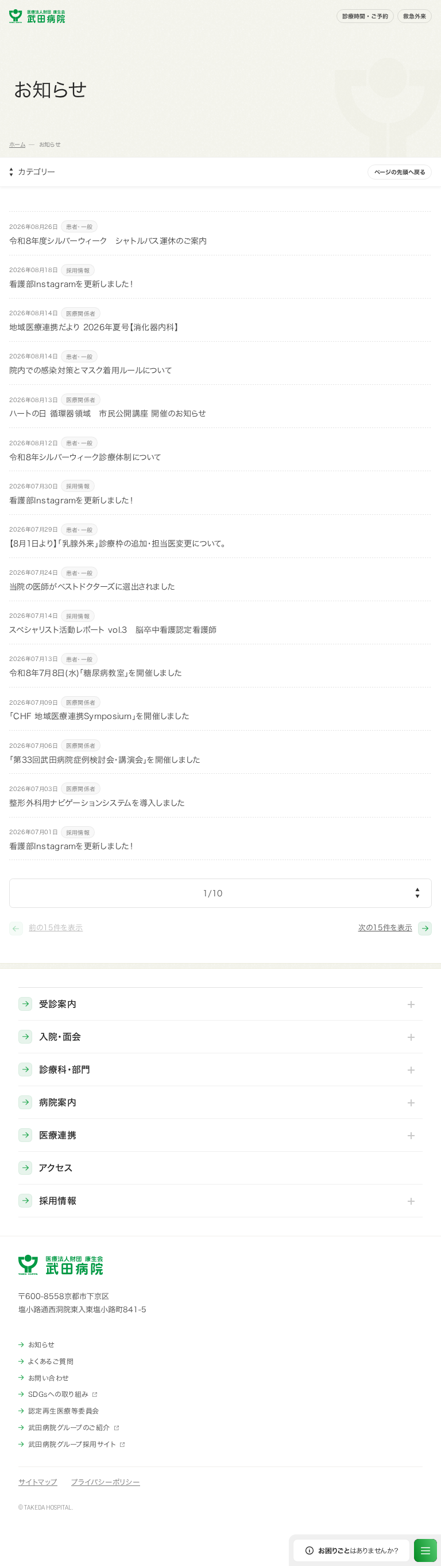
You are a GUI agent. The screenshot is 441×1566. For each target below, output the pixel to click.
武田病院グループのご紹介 (69, 1427)
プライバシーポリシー (105, 1482)
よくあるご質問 (51, 1361)
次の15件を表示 (385, 927)
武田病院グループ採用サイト (72, 1444)
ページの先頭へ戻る (399, 172)
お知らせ (41, 1344)
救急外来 (414, 16)
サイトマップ (37, 1482)
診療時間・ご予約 (365, 16)
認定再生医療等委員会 (63, 1410)
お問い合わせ (48, 1377)
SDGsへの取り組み (58, 1394)
